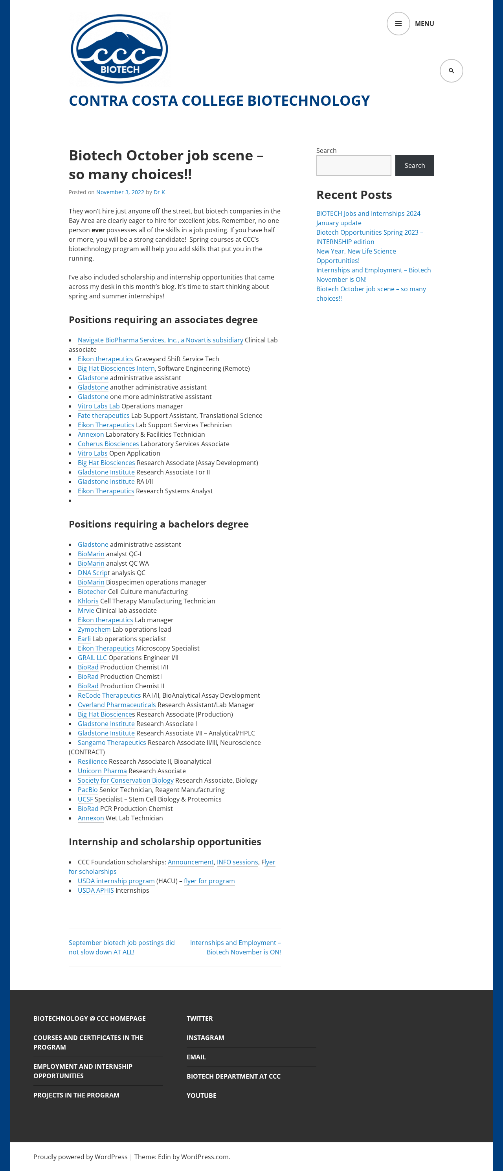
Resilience (92, 761)
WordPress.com (205, 1157)
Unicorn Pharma (102, 771)
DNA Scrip (93, 572)
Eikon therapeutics (105, 359)
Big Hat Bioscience (105, 714)
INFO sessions (237, 862)
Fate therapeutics (104, 415)
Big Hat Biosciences (106, 462)
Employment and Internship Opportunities (82, 1071)
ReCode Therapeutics (109, 695)
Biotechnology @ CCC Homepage (89, 1018)
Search (326, 150)
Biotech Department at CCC (234, 1076)
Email (196, 1057)
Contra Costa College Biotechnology (219, 100)
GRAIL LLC (92, 657)
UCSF (85, 799)
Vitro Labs (93, 453)
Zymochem (94, 629)
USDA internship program (116, 881)
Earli (84, 638)
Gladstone (93, 377)
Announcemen (189, 862)
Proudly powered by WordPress (80, 1157)
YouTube (202, 1095)
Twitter (200, 1018)
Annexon (91, 434)
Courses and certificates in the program (88, 1042)
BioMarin (91, 554)
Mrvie (86, 610)
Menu (424, 23)
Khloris (88, 601)
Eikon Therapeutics (106, 425)
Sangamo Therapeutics (112, 742)
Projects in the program (76, 1095)
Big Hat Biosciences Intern (116, 368)
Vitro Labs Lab (99, 406)
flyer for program (209, 881)
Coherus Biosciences (108, 443)
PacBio (88, 789)
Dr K (159, 192)
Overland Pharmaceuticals (117, 704)
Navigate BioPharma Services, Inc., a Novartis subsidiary (160, 340)
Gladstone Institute (106, 472)
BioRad (88, 667)
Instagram (205, 1037)
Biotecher (92, 591)
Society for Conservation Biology (126, 780)
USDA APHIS (96, 890)
